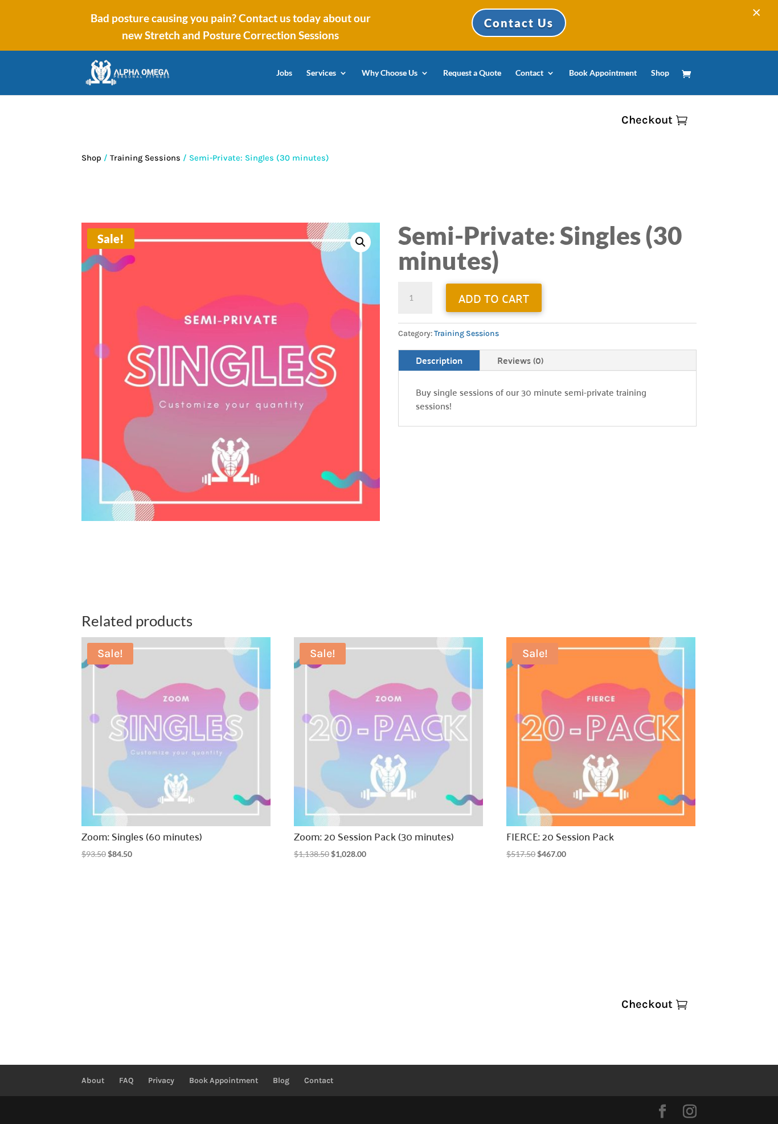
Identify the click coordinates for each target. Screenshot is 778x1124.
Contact (529, 73)
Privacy (161, 1080)
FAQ (126, 1080)
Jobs (284, 73)
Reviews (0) (520, 360)
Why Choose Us (389, 73)
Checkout (647, 119)
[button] (360, 242)
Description (439, 360)
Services (321, 73)
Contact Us (519, 23)
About (92, 1080)
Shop (660, 73)
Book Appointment (603, 73)
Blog (281, 1080)
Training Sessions (145, 158)
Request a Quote (472, 73)
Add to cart (493, 298)
